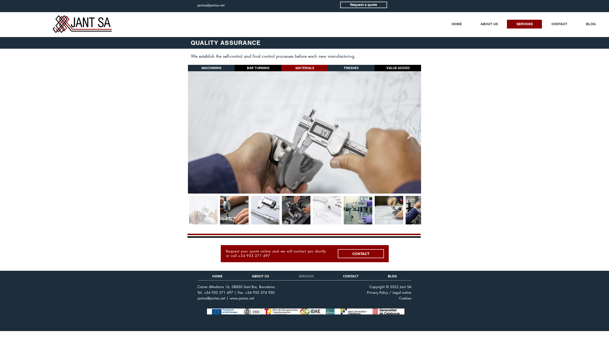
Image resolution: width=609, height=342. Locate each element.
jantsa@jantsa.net (211, 298)
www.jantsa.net (242, 298)
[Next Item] (411, 132)
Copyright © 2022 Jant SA (390, 287)
